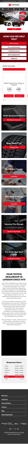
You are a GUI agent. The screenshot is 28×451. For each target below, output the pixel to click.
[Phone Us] (19, 9)
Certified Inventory (14, 51)
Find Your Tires (14, 147)
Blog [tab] (2, 411)
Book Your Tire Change (14, 231)
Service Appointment (14, 54)
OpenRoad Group (13, 432)
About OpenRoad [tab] (6, 415)
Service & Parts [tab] (6, 403)
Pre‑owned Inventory (14, 47)
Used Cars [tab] (4, 399)
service (21, 293)
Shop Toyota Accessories (14, 120)
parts (5, 295)
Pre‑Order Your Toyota (14, 258)
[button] (14, 69)
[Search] (8, 9)
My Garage (25, 9)
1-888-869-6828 (22, 1)
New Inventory (14, 43)
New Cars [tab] (4, 395)
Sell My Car (14, 58)
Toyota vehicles (6, 293)
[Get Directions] (14, 9)
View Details (8, 96)
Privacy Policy (16, 434)
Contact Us (19, 96)
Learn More (14, 176)
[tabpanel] (14, 22)
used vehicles (15, 293)
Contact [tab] (3, 407)
